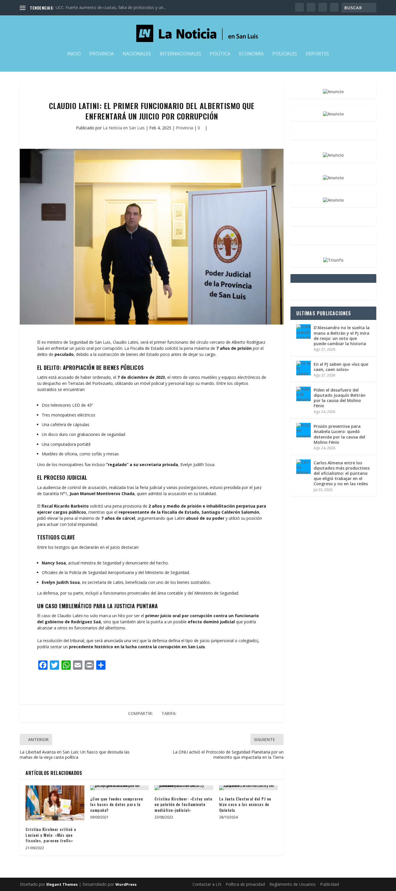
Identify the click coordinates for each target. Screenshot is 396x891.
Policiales (285, 54)
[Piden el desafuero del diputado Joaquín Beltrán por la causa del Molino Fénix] (303, 394)
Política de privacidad (245, 884)
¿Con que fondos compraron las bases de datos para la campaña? (116, 804)
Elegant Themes (62, 884)
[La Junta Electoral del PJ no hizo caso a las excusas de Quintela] (248, 787)
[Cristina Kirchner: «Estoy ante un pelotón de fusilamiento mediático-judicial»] (184, 787)
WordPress (126, 884)
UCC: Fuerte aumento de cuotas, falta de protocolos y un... (111, 7)
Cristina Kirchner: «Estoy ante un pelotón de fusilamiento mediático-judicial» (183, 804)
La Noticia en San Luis (124, 128)
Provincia (102, 54)
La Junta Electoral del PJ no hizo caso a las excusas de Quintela (245, 804)
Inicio (74, 54)
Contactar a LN (206, 884)
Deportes (317, 54)
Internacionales (180, 54)
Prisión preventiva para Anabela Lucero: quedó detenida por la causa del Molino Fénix (339, 434)
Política (220, 54)
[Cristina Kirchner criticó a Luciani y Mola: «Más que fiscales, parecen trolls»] (55, 803)
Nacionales (137, 54)
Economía (251, 54)
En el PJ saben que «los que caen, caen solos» (341, 366)
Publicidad (329, 884)
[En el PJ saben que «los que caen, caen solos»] (303, 368)
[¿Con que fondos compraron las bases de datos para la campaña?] (119, 787)
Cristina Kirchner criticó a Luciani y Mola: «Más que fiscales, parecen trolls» (51, 834)
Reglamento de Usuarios (292, 884)
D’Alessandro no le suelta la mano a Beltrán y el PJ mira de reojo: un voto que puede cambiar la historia (342, 335)
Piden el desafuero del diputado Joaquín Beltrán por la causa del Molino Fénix (340, 398)
